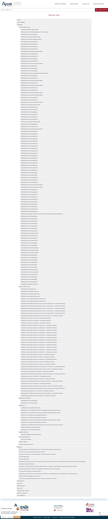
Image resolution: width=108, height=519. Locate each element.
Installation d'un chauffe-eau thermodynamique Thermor (34, 415)
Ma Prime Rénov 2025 (24, 459)
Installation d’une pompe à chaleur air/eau (30, 36)
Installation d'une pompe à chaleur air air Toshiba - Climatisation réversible (38, 364)
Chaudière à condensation (25, 398)
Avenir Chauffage (60, 4)
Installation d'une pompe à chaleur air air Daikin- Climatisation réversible (37, 361)
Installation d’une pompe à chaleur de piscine (31, 39)
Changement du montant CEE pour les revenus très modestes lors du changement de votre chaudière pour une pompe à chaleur (48, 473)
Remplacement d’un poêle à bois (28, 289)
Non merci (4, 517)
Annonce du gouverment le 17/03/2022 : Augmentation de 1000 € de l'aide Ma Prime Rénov (39, 468)
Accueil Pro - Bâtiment (22, 493)
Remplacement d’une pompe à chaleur (29, 233)
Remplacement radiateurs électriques (29, 284)
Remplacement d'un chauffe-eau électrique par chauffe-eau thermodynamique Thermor (40, 410)
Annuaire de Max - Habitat (23, 490)
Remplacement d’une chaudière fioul (29, 44)
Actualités (85, 4)
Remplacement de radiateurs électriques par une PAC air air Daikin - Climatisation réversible (42, 315)
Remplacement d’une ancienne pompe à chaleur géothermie (34, 73)
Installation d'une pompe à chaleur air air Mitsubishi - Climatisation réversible (39, 325)
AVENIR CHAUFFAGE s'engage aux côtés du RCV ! (30, 476)
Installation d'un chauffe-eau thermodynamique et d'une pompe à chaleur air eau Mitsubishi (42, 424)
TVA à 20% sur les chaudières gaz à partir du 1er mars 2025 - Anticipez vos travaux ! (38, 478)
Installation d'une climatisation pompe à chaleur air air (33, 298)
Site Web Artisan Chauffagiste (68, 517)
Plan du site (9, 9)
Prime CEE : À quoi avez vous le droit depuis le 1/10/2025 (32, 451)
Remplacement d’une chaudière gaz (29, 34)
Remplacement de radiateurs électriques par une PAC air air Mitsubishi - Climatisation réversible (43, 303)
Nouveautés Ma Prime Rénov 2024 (27, 464)
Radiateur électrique (23, 432)
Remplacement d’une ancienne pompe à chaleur (32, 51)
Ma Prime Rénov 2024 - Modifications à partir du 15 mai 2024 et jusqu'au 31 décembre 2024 (40, 449)
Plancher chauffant (23, 441)
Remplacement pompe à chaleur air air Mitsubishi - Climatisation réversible (38, 395)
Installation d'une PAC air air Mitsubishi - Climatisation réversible (36, 318)
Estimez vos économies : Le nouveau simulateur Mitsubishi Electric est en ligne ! (37, 454)
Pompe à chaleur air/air (24, 286)
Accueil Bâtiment (21, 495)
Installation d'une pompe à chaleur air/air (30, 293)
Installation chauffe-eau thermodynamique (30, 427)
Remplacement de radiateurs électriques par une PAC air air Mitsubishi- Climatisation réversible (43, 388)
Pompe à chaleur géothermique (26, 444)
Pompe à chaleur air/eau (24, 27)
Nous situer (19, 483)
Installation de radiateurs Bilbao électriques (31, 434)
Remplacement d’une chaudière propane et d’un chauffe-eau (34, 32)
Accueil (4, 9)
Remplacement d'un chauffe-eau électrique (30, 407)
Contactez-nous (98, 4)
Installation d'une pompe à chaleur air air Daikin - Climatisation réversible (38, 354)
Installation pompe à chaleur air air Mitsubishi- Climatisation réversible (37, 371)
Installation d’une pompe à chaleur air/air (30, 296)
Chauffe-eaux (22, 405)
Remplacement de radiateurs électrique (30, 291)
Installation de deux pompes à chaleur (29, 29)
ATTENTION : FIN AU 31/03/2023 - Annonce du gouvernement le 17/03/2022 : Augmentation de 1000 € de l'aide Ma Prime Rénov (48, 466)
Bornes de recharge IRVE (24, 436)
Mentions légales (21, 485)
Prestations (74, 4)
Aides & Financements (26, 439)
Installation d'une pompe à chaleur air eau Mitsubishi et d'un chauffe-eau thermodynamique (42, 213)
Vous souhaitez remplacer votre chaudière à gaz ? (30, 471)
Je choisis (10, 517)
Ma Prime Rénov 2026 (24, 456)
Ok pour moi (16, 517)
